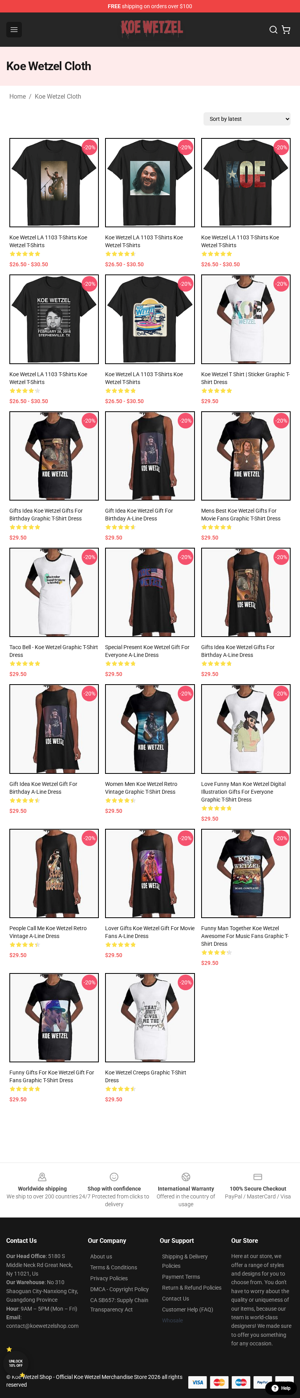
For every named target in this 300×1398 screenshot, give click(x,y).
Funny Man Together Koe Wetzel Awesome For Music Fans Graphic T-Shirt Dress (245, 936)
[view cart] (286, 29)
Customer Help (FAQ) (187, 1309)
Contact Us (175, 1298)
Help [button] (286, 1388)
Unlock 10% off (16, 1363)
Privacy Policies (109, 1278)
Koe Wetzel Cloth (58, 96)
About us (101, 1256)
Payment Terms (181, 1277)
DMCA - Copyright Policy (119, 1289)
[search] (273, 29)
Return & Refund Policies (191, 1288)
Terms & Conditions (113, 1267)
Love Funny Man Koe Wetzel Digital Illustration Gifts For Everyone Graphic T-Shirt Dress (243, 792)
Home (17, 96)
